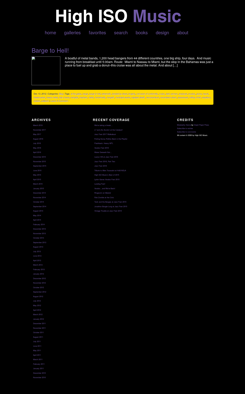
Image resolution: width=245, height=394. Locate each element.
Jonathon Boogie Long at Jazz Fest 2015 (110, 206)
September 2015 (39, 165)
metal (91, 97)
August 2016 (38, 138)
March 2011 (37, 359)
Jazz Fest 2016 (100, 165)
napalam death (138, 97)
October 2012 (38, 287)
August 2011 (38, 337)
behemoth (106, 93)
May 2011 (37, 350)
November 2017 (39, 129)
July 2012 (37, 300)
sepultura (206, 97)
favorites (97, 32)
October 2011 (38, 332)
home (50, 32)
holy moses (64, 97)
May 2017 (37, 134)
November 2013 (39, 233)
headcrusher (39, 97)
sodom (37, 100)
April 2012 (37, 310)
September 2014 (39, 206)
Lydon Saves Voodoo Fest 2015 (106, 179)
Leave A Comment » (60, 100)
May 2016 (37, 147)
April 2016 (37, 152)
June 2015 (37, 170)
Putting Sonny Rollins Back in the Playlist (110, 138)
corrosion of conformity (147, 93)
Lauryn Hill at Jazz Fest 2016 (106, 156)
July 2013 (37, 251)
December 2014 (39, 192)
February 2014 (39, 224)
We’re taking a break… (103, 125)
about (182, 32)
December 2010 (39, 373)
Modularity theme (184, 124)
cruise (162, 93)
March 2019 (37, 125)
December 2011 (39, 323)
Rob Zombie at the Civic (104, 197)
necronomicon (152, 97)
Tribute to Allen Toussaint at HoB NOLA (110, 170)
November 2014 (39, 197)
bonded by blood (119, 93)
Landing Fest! (99, 183)
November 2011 (39, 328)
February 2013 (39, 269)
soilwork (45, 100)
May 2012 (37, 305)
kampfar (74, 97)
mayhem (83, 97)
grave (199, 93)
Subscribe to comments (186, 131)
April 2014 (37, 219)
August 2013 (38, 246)
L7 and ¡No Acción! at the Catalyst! (108, 129)
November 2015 (39, 161)
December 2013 (39, 228)
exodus (191, 93)
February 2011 (39, 364)
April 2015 (37, 179)
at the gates (76, 93)
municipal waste (122, 97)
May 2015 (37, 174)
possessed (183, 97)
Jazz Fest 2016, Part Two (104, 161)
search (121, 32)
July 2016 (37, 143)
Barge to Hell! (50, 50)
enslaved (183, 93)
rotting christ (195, 97)
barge (85, 93)
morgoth (110, 97)
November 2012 (39, 282)
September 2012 (39, 291)
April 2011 (37, 355)
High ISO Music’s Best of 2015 (106, 174)
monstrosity (100, 97)
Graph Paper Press (201, 124)
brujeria (131, 93)
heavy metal (52, 97)
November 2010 (39, 377)
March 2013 (37, 264)
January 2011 (38, 368)
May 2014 (37, 215)
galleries (72, 32)
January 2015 (38, 188)
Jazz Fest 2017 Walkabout (105, 134)
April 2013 (37, 260)
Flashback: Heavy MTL (103, 143)
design (162, 32)
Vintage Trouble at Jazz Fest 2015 (108, 210)
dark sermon (172, 93)
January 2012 (38, 319)
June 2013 (37, 255)
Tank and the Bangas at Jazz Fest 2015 (110, 201)
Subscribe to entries (185, 128)
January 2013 (38, 273)
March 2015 (37, 183)
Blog (61, 93)
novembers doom (168, 97)
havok (206, 93)
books (142, 32)
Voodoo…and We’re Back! (104, 188)
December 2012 (39, 278)
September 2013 (39, 242)
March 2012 (37, 314)
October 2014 (38, 201)
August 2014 (38, 210)
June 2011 (37, 346)
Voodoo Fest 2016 (101, 147)
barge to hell (94, 93)
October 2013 (38, 237)
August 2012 (38, 296)
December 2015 (39, 156)
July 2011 (37, 341)
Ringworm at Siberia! (102, 192)
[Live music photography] (118, 25)
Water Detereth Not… (103, 152)
